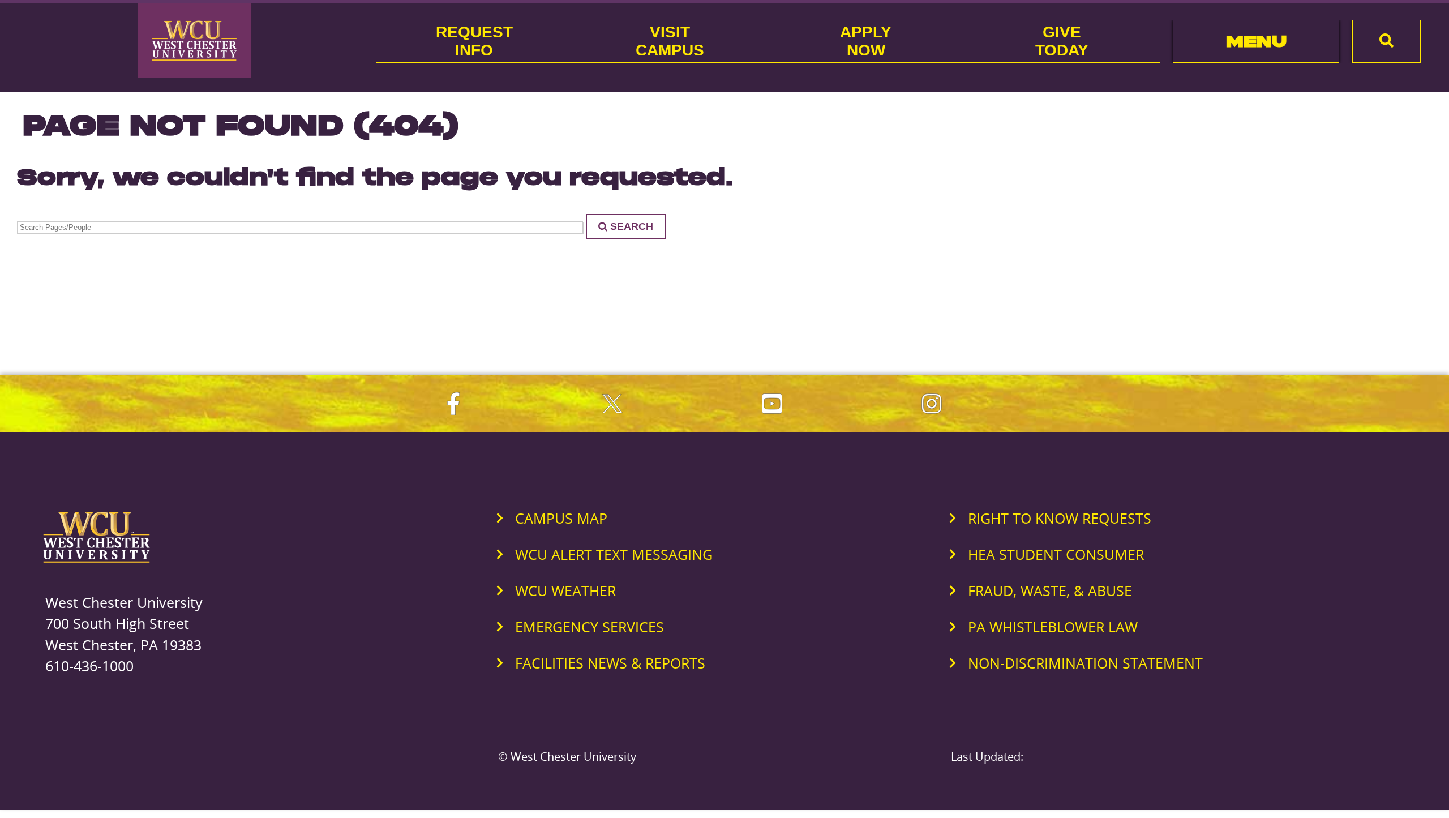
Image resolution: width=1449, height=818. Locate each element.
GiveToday (1061, 41)
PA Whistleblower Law (1053, 626)
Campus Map (561, 518)
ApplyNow (865, 41)
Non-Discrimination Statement (1085, 663)
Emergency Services (589, 626)
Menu (1256, 41)
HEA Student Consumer (1056, 554)
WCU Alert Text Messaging (614, 554)
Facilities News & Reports (610, 663)
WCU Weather (565, 590)
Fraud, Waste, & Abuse (1050, 590)
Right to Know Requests (1059, 518)
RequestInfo (474, 41)
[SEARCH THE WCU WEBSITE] (1386, 41)
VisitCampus (670, 41)
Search (631, 226)
